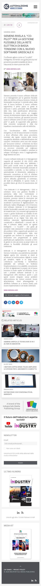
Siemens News (9, 32)
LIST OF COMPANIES (11, 574)
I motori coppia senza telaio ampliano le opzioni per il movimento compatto (20, 368)
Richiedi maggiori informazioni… (18, 295)
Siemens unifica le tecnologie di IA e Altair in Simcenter (19, 343)
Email (6, 440)
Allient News (8, 364)
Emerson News (8, 389)
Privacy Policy (19, 570)
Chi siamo (8, 570)
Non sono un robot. (13, 448)
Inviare (20, 463)
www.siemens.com (13, 69)
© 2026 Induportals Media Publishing (19, 572)
